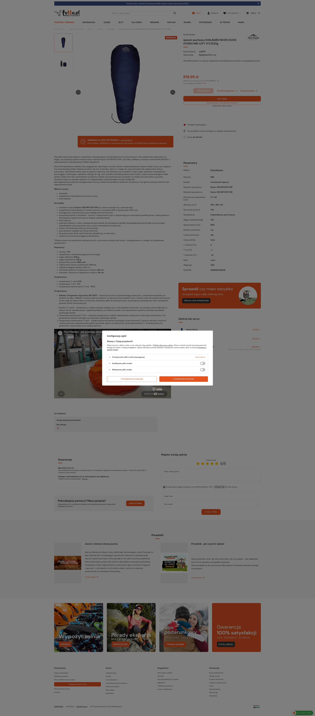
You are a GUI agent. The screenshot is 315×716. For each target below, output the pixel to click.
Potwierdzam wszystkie (183, 379)
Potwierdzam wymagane (132, 379)
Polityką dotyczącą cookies (163, 345)
